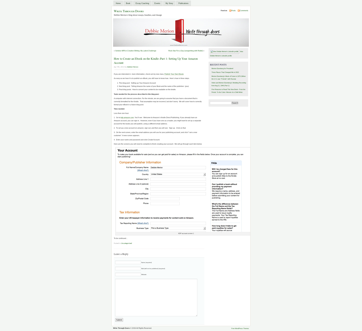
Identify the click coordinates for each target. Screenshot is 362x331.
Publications (183, 3)
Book (128, 3)
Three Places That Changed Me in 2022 (225, 72)
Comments (244, 11)
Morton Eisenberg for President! (222, 68)
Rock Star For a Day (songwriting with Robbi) (185, 51)
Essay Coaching (142, 3)
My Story (169, 3)
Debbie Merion (132, 67)
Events (157, 3)
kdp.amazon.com (127, 118)
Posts (233, 11)
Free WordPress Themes (240, 328)
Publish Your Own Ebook (174, 74)
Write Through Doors (129, 11)
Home (118, 3)
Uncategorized (126, 243)
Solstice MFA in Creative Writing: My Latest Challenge (135, 51)
